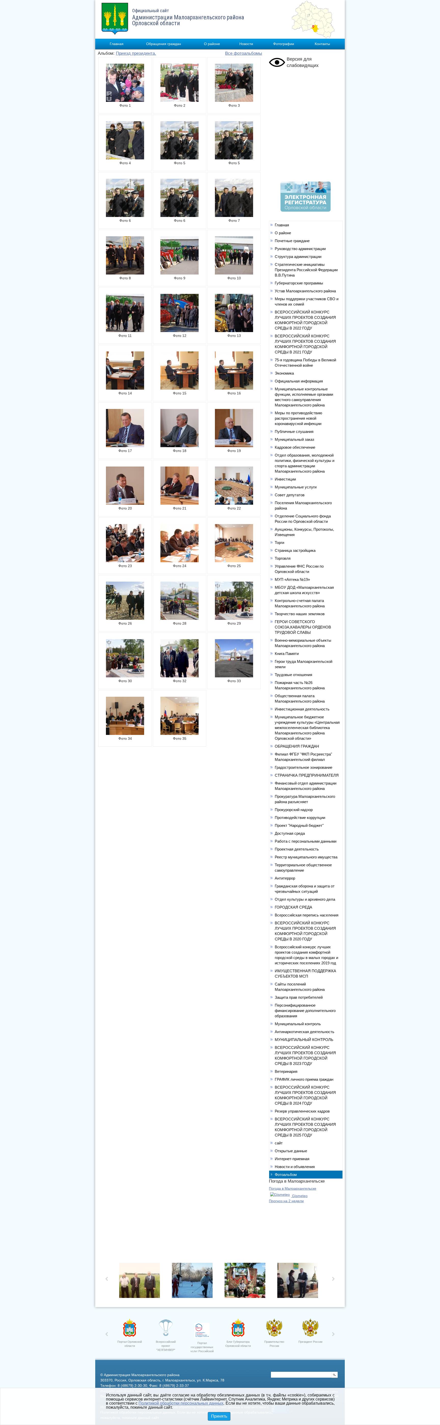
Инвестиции (285, 479)
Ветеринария (286, 1071)
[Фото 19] (234, 446)
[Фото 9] (179, 273)
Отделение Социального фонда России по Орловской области (303, 519)
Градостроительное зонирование (303, 767)
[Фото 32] (179, 676)
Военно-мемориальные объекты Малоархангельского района (303, 643)
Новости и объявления (295, 1166)
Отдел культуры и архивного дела (305, 899)
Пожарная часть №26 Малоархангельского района (300, 685)
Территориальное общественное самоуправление (303, 867)
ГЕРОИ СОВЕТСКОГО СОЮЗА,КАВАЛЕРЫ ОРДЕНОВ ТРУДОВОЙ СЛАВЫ (303, 627)
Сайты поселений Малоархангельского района (300, 987)
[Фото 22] (234, 503)
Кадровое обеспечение (295, 447)
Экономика (284, 373)
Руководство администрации (300, 248)
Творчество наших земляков (300, 614)
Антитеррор (285, 878)
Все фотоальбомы (243, 53)
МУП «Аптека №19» (292, 579)
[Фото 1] (125, 100)
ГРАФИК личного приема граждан (304, 1079)
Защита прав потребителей (299, 997)
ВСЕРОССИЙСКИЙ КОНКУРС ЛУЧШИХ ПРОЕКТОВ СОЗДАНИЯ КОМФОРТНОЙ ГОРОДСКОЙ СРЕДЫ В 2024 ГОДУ (305, 1095)
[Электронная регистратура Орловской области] (305, 210)
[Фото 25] (234, 561)
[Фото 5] (179, 158)
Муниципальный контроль (298, 1024)
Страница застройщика (295, 550)
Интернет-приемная (292, 1159)
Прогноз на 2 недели (286, 1201)
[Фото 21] (179, 503)
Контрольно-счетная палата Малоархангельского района (300, 603)
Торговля (283, 558)
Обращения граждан (163, 44)
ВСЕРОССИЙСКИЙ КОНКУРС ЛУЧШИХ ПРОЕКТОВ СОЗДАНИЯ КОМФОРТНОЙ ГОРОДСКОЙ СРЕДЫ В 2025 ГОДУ (305, 1127)
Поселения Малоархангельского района (303, 505)
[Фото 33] (234, 676)
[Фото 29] (234, 618)
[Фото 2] (179, 100)
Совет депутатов (290, 495)
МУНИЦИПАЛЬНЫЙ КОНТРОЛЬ (304, 1039)
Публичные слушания (294, 431)
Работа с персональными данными (305, 841)
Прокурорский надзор (294, 809)
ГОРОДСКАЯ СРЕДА (293, 907)
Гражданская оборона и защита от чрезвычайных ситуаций (305, 889)
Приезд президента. (136, 53)
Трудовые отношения (293, 675)
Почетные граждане (292, 241)
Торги (279, 542)
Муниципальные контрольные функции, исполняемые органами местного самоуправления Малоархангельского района (304, 397)
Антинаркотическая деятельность (304, 1032)
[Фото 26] (125, 618)
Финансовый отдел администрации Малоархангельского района (305, 786)
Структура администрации (298, 256)
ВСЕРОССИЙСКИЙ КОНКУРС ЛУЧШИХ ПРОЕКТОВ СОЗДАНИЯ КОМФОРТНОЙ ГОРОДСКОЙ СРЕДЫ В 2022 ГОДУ (305, 320)
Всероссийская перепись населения (306, 915)
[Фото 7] (234, 215)
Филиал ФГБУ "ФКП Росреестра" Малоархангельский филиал (303, 757)
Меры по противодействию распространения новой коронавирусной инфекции (298, 418)
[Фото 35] (179, 733)
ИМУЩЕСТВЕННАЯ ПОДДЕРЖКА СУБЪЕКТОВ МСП (305, 973)
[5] (141, 1282)
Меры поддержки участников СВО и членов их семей (306, 301)
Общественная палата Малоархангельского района (300, 698)
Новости (246, 44)
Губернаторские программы (299, 283)
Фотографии (283, 44)
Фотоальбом (286, 1174)
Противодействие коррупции (300, 817)
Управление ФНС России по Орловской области (299, 569)
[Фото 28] (179, 618)
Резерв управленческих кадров (302, 1111)
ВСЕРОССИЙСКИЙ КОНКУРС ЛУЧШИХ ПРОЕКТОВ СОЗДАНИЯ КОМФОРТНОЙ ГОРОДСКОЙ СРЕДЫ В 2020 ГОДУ (305, 931)
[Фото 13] (234, 330)
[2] (246, 1282)
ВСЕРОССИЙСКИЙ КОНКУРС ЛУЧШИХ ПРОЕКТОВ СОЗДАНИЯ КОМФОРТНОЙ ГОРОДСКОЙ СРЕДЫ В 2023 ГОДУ (305, 1055)
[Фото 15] (179, 388)
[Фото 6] (125, 215)
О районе (212, 44)
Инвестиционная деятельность (302, 709)
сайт (279, 1143)
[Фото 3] (234, 100)
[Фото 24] (179, 561)
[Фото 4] (125, 158)
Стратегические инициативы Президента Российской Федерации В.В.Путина (306, 269)
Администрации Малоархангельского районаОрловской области (188, 17)
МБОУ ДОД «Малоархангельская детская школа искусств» (304, 590)
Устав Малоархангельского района (305, 291)
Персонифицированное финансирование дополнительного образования (305, 1010)
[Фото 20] (125, 503)
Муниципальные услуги (296, 487)
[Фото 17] (125, 446)
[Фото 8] (125, 273)
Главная (116, 44)
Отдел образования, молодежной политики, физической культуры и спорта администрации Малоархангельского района (304, 463)
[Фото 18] (179, 446)
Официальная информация (299, 381)
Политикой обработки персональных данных (181, 1403)
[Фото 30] (125, 676)
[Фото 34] (125, 733)
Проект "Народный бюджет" (299, 825)
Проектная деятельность (297, 849)
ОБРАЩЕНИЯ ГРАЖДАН (297, 746)
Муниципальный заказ (294, 439)
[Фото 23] (125, 561)
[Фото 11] (125, 330)
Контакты (322, 44)
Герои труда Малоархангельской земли (303, 664)
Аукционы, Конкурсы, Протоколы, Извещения (304, 532)
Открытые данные (291, 1151)
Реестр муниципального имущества (306, 857)
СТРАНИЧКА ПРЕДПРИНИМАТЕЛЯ (307, 775)
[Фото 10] (234, 273)
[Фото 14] (125, 388)
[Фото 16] (234, 388)
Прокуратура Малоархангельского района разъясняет (305, 799)
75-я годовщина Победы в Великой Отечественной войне (305, 362)
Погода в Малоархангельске (292, 1188)
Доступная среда (290, 833)
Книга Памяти (287, 653)
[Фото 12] (179, 330)
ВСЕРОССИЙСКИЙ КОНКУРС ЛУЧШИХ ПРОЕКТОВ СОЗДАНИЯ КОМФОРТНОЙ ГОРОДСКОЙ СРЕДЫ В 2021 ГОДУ (305, 344)
